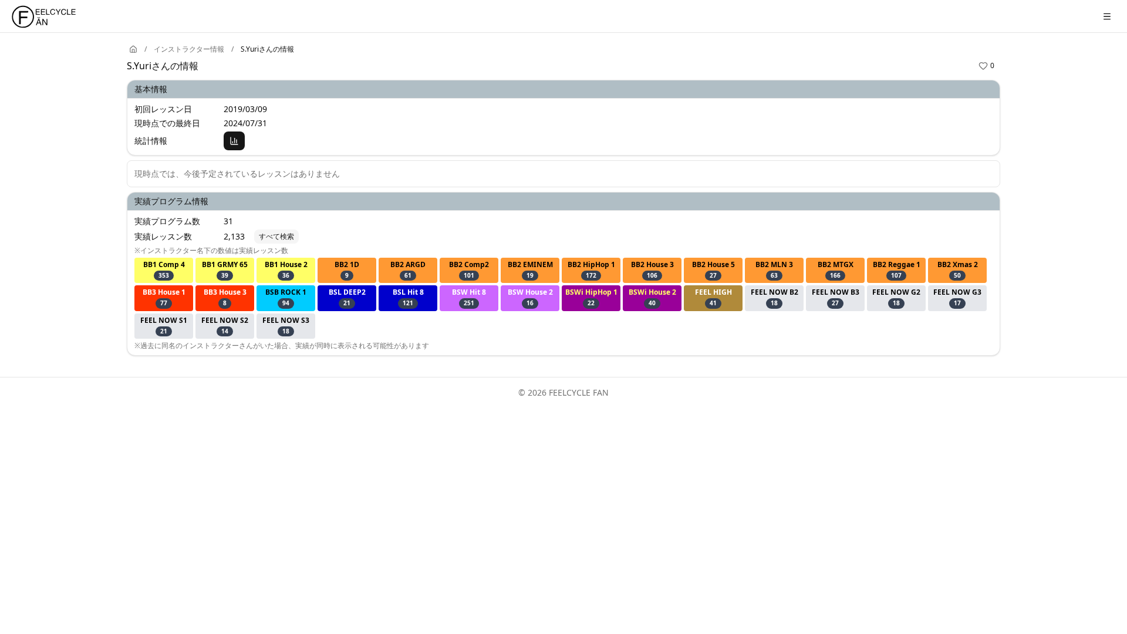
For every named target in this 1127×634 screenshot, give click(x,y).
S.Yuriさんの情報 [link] (267, 49)
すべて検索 (276, 236)
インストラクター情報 (189, 49)
